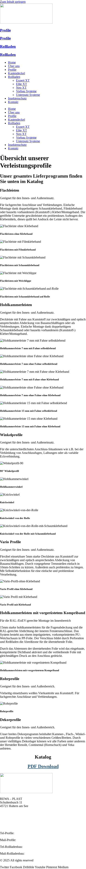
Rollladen (8, 46)
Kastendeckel (16, 73)
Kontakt (13, 102)
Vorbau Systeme (26, 91)
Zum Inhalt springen (13, 1)
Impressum (7, 819)
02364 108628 (24, 833)
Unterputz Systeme (28, 94)
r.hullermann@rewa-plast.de (43, 853)
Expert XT (23, 80)
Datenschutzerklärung (14, 826)
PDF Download (43, 766)
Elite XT (21, 84)
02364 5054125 (33, 846)
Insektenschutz (17, 98)
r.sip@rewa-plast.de (29, 840)
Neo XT (21, 87)
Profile (5, 30)
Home (12, 62)
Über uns (14, 66)
